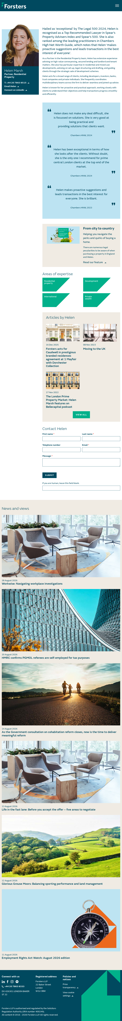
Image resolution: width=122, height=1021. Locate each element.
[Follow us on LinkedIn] (3, 981)
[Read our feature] (63, 235)
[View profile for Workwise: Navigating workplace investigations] (61, 546)
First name (48, 434)
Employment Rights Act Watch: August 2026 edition (36, 958)
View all (81, 414)
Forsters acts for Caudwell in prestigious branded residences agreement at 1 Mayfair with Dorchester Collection (61, 357)
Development (90, 281)
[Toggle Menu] (117, 5)
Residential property (49, 282)
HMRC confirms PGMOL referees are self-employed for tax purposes (46, 658)
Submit (49, 475)
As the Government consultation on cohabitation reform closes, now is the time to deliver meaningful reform (59, 733)
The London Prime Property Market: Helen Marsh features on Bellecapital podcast (61, 401)
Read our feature (93, 262)
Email (85, 445)
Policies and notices (69, 978)
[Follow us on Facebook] (7, 981)
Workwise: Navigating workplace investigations (32, 583)
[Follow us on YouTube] (17, 981)
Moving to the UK (94, 349)
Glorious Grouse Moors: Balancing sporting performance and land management (52, 884)
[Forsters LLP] (14, 5)
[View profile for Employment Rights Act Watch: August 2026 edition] (61, 920)
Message (47, 456)
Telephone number (51, 445)
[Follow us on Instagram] (12, 981)
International (49, 297)
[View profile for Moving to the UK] (100, 333)
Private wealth (88, 298)
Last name (88, 434)
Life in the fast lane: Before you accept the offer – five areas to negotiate (48, 809)
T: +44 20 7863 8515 (15, 82)
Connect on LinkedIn (14, 90)
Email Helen (10, 86)
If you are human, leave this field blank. (60, 483)
